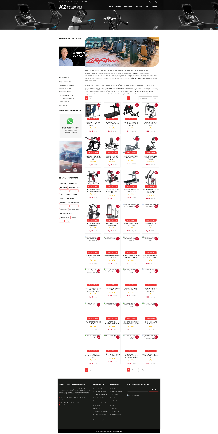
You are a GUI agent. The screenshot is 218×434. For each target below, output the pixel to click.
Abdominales (63, 183)
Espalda (75, 194)
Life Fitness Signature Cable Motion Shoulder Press (93, 290)
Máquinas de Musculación (66, 213)
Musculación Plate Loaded (66, 85)
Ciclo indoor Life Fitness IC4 (150, 322)
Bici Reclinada (63, 187)
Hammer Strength (64, 102)
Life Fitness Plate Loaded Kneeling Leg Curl (112, 191)
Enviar (154, 390)
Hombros (62, 198)
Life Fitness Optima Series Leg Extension (150, 256)
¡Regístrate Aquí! (153, 2)
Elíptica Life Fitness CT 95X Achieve (112, 355)
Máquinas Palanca (64, 217)
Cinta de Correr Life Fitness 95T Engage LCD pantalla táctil (131, 356)
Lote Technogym (64, 206)
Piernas (62, 221)
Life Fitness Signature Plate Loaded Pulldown (150, 191)
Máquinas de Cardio (65, 82)
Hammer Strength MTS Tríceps (93, 256)
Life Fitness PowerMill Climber (112, 322)
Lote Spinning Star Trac (73, 202)
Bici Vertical (72, 187)
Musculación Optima (65, 92)
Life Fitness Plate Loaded (138, 78)
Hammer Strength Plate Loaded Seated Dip (93, 157)
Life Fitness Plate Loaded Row (93, 224)
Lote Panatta (63, 202)
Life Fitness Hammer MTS (66, 98)
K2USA (136, 73)
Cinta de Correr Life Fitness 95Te (131, 190)
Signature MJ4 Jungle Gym (150, 224)
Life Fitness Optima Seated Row (112, 224)
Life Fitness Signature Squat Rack (112, 256)
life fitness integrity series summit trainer (131, 322)
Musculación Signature (65, 88)
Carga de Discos (64, 191)
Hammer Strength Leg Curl (93, 322)
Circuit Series (63, 105)
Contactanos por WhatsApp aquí (143, 91)
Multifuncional (63, 209)
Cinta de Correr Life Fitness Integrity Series (112, 124)
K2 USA (117, 431)
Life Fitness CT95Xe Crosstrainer (131, 156)
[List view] (90, 98)
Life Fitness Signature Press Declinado (131, 256)
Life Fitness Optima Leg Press (131, 224)
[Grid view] (86, 98)
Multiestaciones (74, 206)
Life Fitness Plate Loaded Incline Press (93, 190)
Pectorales (73, 217)
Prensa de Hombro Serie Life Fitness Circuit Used (93, 124)
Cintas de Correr (74, 191)
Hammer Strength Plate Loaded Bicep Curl (150, 124)
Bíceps (78, 187)
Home (105, 22)
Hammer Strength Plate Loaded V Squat (131, 289)
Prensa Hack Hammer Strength (112, 289)
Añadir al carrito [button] (93, 119)
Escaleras (69, 194)
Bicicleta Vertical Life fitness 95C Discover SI (150, 356)
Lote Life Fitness (70, 198)
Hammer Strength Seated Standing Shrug (112, 157)
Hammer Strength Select (66, 95)
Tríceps (68, 221)
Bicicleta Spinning (73, 183)
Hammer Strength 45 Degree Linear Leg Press (131, 124)
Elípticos (62, 194)
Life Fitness (118, 73)
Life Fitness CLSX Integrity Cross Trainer (150, 157)
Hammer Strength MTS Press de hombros (150, 290)
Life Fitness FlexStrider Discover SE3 (93, 356)
